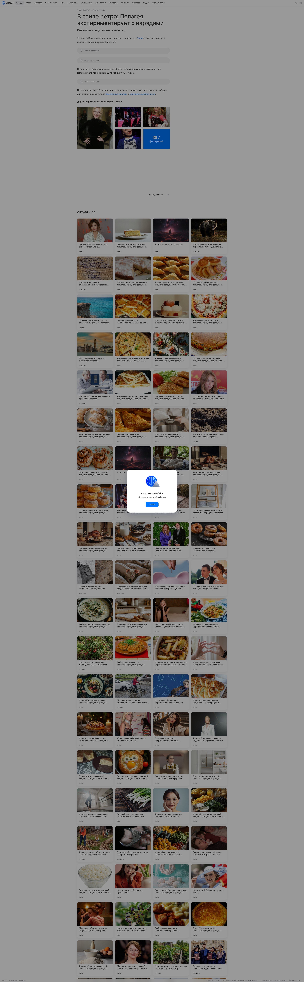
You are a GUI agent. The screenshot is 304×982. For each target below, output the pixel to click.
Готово (152, 504)
